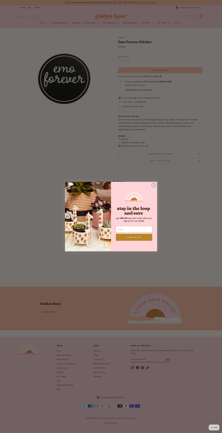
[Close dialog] (154, 185)
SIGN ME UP (134, 237)
